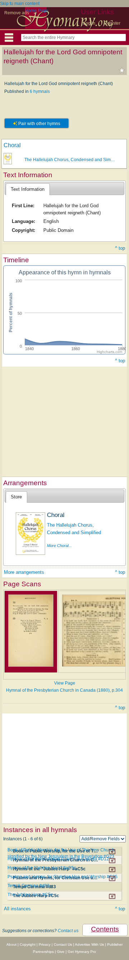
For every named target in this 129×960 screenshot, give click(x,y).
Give (60, 952)
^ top (120, 248)
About (11, 944)
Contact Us (63, 944)
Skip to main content (19, 3)
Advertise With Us (89, 944)
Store (16, 496)
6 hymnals (40, 91)
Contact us (68, 930)
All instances (17, 908)
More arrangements (24, 572)
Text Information (27, 189)
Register (112, 23)
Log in (89, 23)
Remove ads (16, 12)
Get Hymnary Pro (82, 952)
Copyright (27, 944)
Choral (12, 145)
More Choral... (59, 545)
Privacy (45, 944)
